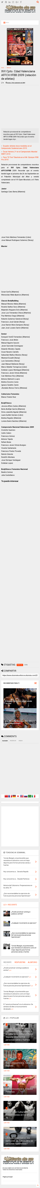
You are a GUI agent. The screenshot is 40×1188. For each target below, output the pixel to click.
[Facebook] (20, 2)
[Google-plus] (17, 2)
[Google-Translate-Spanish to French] (10, 797)
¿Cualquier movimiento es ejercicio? (23, 923)
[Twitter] (2, 2)
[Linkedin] (9, 2)
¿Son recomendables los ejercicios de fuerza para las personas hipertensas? (23, 935)
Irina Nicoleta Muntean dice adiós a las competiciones (19, 722)
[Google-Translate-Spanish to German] (14, 797)
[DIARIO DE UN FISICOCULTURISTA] (20, 11)
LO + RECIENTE (10, 905)
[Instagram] (13, 2)
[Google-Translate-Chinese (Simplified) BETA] (6, 797)
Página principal (7, 1177)
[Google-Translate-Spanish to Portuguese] (29, 797)
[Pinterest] (6, 2)
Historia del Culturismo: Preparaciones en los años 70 (19, 1115)
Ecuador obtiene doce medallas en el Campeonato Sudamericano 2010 (16, 147)
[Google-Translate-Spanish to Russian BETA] (26, 797)
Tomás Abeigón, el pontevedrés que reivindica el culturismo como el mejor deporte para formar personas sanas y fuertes (19, 1034)
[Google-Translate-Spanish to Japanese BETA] (18, 797)
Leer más (7, 1045)
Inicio (2, 67)
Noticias (9, 67)
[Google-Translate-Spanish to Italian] (33, 797)
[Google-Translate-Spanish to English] (22, 797)
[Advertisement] (20, 16)
